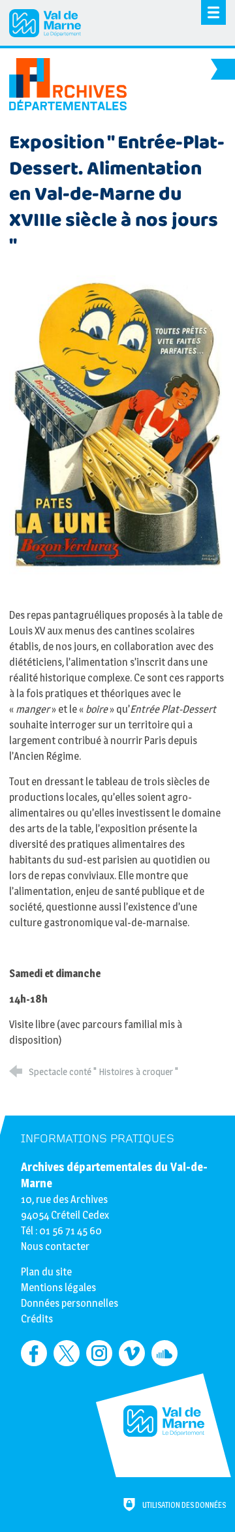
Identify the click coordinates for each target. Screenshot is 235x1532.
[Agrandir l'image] (117, 424)
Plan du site (46, 1272)
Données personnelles (69, 1303)
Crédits (37, 1319)
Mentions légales (58, 1287)
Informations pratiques (97, 1139)
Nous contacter (55, 1246)
